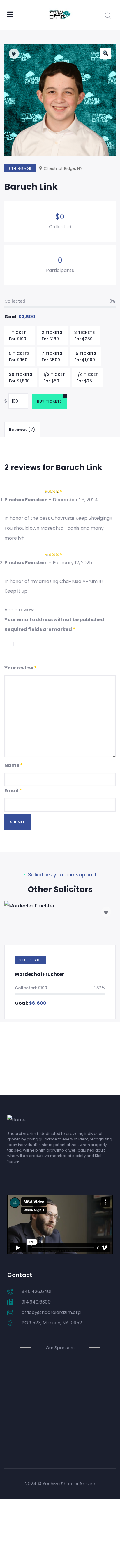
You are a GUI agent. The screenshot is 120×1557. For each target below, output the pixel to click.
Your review (20, 667)
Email (13, 790)
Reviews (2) (22, 430)
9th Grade (20, 168)
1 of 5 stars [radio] (9, 644)
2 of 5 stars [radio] (26, 644)
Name (13, 765)
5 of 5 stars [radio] (18, 654)
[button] (105, 53)
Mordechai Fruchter (39, 974)
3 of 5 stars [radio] (48, 644)
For (17, 335)
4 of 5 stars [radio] (74, 644)
